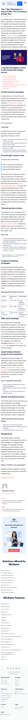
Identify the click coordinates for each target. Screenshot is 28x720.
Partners (17, 683)
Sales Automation (5, 683)
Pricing (2, 707)
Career (16, 681)
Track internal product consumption (11, 636)
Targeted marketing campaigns (11, 81)
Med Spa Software (6, 590)
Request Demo (19, 4)
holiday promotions (12, 35)
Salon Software (5, 570)
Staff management (6, 641)
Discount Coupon (6, 625)
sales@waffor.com (6, 714)
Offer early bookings (8, 83)
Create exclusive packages (9, 76)
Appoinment (4, 603)
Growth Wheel (4, 681)
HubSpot (10, 276)
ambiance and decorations (9, 224)
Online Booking (5, 606)
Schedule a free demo (8, 477)
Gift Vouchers (5, 622)
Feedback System (6, 614)
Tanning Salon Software (7, 577)
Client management (6, 639)
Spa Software (5, 585)
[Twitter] (10, 668)
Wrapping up (6, 88)
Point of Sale (4, 609)
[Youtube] (19, 668)
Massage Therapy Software (9, 587)
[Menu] (25, 2)
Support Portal (18, 691)
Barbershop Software (7, 575)
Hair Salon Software (6, 573)
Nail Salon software (6, 582)
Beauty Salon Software (7, 592)
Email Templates (4, 699)
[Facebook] (8, 668)
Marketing (4, 612)
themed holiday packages (14, 103)
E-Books (3, 701)
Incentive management (7, 644)
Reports (3, 657)
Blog (2, 691)
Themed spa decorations (9, 79)
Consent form (5, 647)
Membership (4, 631)
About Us (17, 680)
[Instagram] (16, 668)
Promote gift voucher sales (9, 77)
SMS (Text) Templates (6, 697)
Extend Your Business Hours (10, 86)
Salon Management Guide (6, 693)
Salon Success (4, 680)
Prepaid (3, 617)
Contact (17, 685)
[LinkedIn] (13, 668)
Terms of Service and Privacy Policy (19, 708)
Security (3, 659)
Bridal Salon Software (7, 580)
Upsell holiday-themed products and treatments (15, 84)
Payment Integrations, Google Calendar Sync (7, 653)
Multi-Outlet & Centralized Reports (11, 649)
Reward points (5, 628)
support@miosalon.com (21, 693)
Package (3, 620)
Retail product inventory (8, 633)
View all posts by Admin (8, 493)
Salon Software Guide (5, 695)
